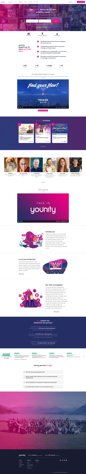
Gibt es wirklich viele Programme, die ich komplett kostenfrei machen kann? (41, 377)
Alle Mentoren (43, 182)
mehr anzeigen (43, 146)
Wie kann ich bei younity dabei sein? (35, 372)
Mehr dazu (21, 273)
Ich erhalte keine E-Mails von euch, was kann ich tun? (39, 386)
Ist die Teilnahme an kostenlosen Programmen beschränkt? (41, 382)
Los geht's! (56, 21)
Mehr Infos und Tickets (43, 110)
